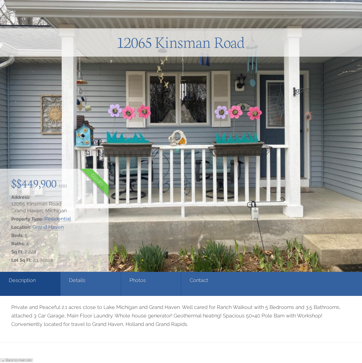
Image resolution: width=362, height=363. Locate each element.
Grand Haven (48, 227)
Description (22, 280)
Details (77, 280)
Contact (199, 280)
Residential (57, 219)
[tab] (30, 284)
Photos (138, 280)
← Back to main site (16, 360)
